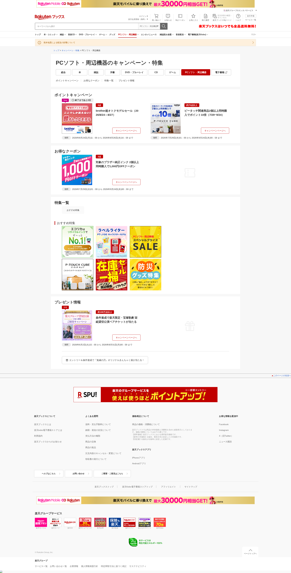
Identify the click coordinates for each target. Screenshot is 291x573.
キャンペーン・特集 (70, 50)
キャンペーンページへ (126, 130)
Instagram (224, 430)
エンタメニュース (149, 34)
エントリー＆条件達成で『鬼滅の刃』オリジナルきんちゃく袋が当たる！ (106, 360)
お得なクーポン (91, 80)
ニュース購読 (225, 441)
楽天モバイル (41, 528)
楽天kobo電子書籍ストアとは (48, 430)
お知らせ (168, 20)
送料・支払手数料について (98, 424)
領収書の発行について (96, 459)
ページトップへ (250, 554)
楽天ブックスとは (42, 424)
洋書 (112, 72)
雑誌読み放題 (166, 34)
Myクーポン (180, 20)
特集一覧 (109, 80)
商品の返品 (90, 447)
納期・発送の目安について (98, 430)
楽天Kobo (159, 528)
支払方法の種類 (92, 436)
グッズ (112, 34)
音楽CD (71, 34)
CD (156, 72)
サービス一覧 (250, 20)
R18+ (253, 34)
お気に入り (193, 20)
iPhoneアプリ (138, 457)
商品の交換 (90, 441)
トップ (38, 34)
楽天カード (55, 528)
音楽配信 (180, 34)
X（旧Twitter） (226, 436)
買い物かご (156, 20)
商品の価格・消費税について (146, 424)
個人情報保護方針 (89, 566)
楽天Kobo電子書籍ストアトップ (137, 486)
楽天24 (70, 528)
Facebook (224, 424)
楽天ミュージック (85, 528)
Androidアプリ (139, 463)
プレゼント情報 (126, 80)
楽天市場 (250, 16)
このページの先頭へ (282, 375)
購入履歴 (205, 20)
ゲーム (102, 34)
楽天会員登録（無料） (137, 19)
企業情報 (74, 566)
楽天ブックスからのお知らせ (48, 441)
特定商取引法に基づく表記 (113, 566)
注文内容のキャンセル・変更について (103, 453)
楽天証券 (100, 528)
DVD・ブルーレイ (87, 34)
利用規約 (38, 436)
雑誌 (62, 34)
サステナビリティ (137, 566)
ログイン (142, 16)
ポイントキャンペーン (67, 80)
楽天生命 (115, 528)
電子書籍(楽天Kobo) (197, 34)
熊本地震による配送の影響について (59, 42)
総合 (63, 72)
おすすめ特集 (73, 210)
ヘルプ (238, 20)
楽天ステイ (129, 528)
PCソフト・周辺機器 (127, 34)
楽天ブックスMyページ (222, 20)
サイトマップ (190, 486)
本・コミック (50, 34)
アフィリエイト (168, 486)
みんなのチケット (144, 528)
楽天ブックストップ (104, 486)
